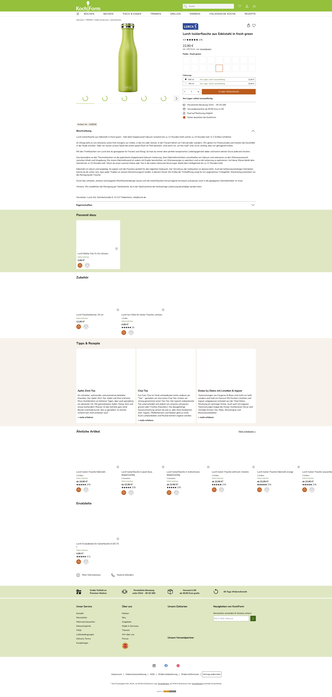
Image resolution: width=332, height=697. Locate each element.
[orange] (252, 60)
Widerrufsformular (190, 674)
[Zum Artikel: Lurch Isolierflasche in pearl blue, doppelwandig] (143, 454)
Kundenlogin (82, 643)
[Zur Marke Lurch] (190, 26)
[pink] (186, 68)
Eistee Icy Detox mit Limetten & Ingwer (220, 390)
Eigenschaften (84, 205)
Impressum (116, 674)
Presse (125, 638)
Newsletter (81, 617)
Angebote (126, 621)
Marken (125, 613)
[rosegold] (252, 68)
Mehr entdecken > (247, 431)
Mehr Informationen (91, 574)
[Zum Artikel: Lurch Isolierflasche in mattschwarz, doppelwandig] (189, 454)
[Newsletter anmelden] (253, 618)
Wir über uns (128, 634)
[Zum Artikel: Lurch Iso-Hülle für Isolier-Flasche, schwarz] (143, 297)
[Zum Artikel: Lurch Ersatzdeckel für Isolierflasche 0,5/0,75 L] (98, 526)
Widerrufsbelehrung (168, 674)
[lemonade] (243, 60)
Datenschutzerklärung (136, 674)
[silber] (202, 60)
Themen (126, 630)
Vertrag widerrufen (212, 674)
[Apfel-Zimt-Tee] (106, 369)
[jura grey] (235, 60)
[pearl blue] (243, 68)
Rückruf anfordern (125, 574)
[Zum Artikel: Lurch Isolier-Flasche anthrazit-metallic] (234, 454)
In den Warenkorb (229, 91)
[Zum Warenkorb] (254, 6)
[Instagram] (154, 665)
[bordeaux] (227, 68)
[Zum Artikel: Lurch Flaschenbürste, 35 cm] (98, 297)
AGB (152, 674)
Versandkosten (205, 49)
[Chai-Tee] (166, 369)
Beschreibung (83, 130)
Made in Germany (130, 626)
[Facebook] (166, 665)
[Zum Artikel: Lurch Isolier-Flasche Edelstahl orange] (279, 454)
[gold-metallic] (194, 68)
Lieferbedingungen (85, 634)
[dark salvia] (219, 60)
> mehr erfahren (85, 417)
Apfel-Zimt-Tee (86, 390)
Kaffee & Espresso (102, 20)
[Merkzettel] (239, 6)
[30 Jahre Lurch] (211, 60)
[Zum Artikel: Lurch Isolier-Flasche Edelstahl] (98, 454)
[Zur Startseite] (88, 6)
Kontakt (80, 613)
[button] (248, 25)
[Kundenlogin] (247, 6)
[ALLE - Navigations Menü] (77, 14)
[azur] (211, 68)
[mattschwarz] (235, 68)
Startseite (80, 20)
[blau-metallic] (194, 60)
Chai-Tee (143, 390)
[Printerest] (178, 665)
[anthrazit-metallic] (186, 60)
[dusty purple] (227, 60)
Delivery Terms (83, 638)
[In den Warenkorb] (80, 265)
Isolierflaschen (115, 20)
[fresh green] (219, 68)
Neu (124, 617)
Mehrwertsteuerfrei (85, 621)
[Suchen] (186, 6)
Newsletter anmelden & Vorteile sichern (232, 613)
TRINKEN (89, 20)
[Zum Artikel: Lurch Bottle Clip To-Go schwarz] (98, 236)
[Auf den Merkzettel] (254, 25)
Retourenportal (83, 626)
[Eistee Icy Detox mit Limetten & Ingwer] (226, 369)
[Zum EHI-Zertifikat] (185, 117)
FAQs (79, 630)
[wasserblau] (202, 68)
